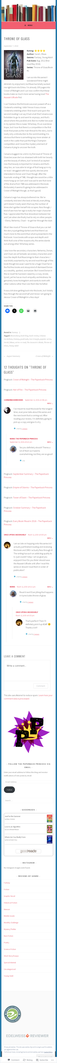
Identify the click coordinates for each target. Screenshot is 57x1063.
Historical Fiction (10, 902)
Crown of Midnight (43, 356)
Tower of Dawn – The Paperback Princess (31, 497)
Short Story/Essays (11, 956)
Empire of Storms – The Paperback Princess (32, 487)
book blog (24, 336)
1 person (24, 429)
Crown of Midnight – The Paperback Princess (33, 379)
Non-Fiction (8, 936)
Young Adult (14, 346)
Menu (30, 25)
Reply (49, 403)
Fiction (6, 889)
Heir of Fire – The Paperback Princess (29, 389)
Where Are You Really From (15, 837)
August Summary (13, 356)
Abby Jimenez (10, 819)
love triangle (34, 339)
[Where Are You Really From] (49, 843)
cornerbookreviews (13, 400)
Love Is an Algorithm (12, 826)
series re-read (20, 342)
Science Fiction (10, 949)
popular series (45, 339)
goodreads (24, 339)
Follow (9, 790)
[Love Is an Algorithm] (49, 832)
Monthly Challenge (11, 922)
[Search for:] (28, 800)
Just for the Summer (12, 816)
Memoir (7, 909)
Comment (40, 686)
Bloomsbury (15, 336)
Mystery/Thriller (10, 929)
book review (34, 336)
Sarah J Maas (9, 342)
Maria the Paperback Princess (24, 438)
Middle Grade (9, 916)
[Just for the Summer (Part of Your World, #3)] (49, 822)
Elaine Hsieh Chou (11, 840)
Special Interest (10, 962)
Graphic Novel (9, 896)
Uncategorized (10, 969)
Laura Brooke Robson (12, 829)
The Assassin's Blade (35, 342)
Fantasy (15, 332)
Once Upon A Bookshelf (15, 534)
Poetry (6, 942)
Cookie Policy (48, 1052)
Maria (12, 586)
